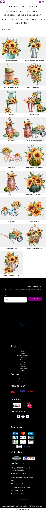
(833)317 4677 (21, 474)
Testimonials (23, 368)
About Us (23, 366)
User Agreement (23, 381)
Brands (23, 353)
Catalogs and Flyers (23, 355)
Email (5, 296)
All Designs (23, 362)
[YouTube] (27, 416)
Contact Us (23, 360)
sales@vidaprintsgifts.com (24, 477)
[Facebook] (18, 416)
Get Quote (23, 364)
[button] (17, 405)
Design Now (23, 358)
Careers (23, 370)
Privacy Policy (23, 379)
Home (23, 351)
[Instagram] (23, 416)
